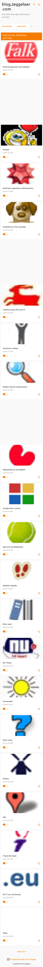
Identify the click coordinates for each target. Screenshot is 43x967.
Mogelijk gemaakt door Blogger (23, 959)
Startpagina (7, 26)
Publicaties (21, 26)
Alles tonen (7, 38)
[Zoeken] (34, 4)
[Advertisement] (21, 102)
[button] (38, 74)
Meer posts (21, 951)
